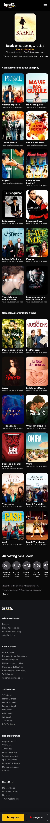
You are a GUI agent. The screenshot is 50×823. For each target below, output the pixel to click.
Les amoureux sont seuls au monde (36, 298)
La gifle (6, 180)
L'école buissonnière (12, 350)
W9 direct (6, 717)
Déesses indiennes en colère (11, 465)
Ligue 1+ (6, 795)
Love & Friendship (35, 504)
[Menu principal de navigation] (45, 5)
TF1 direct (6, 695)
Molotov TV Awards (11, 763)
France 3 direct (9, 702)
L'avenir (30, 259)
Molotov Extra (8, 788)
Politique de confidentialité (14, 656)
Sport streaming (9, 759)
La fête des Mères (35, 388)
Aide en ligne (8, 652)
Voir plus (44, 56)
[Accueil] (10, 5)
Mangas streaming (10, 767)
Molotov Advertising (11, 631)
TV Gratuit (7, 748)
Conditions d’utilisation (12, 667)
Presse (5, 624)
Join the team (8, 635)
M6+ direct (7, 709)
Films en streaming (14, 52)
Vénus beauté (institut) (33, 181)
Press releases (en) (11, 628)
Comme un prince (11, 105)
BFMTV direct (8, 724)
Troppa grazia (9, 426)
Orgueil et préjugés (36, 426)
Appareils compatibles (12, 678)
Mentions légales (10, 659)
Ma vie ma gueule (34, 105)
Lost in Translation (35, 542)
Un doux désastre (35, 142)
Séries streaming (10, 756)
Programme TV (9, 741)
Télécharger (7, 674)
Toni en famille (9, 142)
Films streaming (9, 752)
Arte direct (7, 713)
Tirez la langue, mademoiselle (9, 298)
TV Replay (7, 745)
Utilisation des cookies (12, 663)
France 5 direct (9, 706)
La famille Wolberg (11, 259)
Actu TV (6, 770)
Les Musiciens (33, 350)
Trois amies (8, 504)
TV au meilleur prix (10, 799)
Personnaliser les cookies (13, 670)
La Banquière (8, 221)
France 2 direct (9, 698)
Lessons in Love (34, 221)
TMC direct (7, 720)
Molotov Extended (10, 791)
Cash (4, 542)
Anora (5, 388)
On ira (29, 464)
